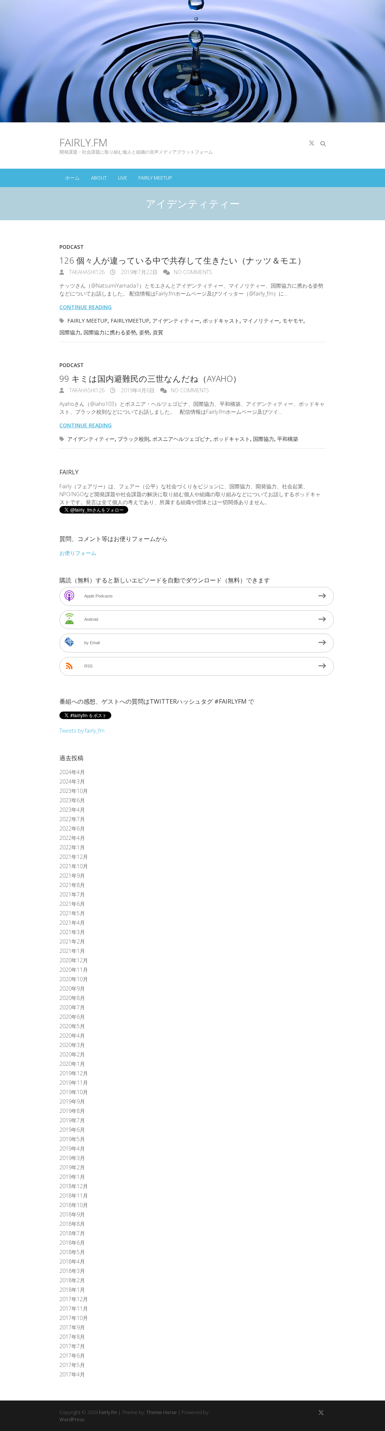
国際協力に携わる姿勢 (109, 332)
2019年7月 (72, 1120)
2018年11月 (73, 1195)
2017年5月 (72, 1365)
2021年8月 (72, 884)
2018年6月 (72, 1242)
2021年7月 (72, 894)
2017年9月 (72, 1327)
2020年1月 (72, 1063)
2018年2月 (72, 1280)
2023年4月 (72, 809)
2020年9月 (72, 988)
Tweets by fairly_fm (82, 730)
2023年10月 (73, 790)
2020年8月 (72, 997)
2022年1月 (72, 847)
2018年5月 (72, 1252)
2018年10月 (73, 1205)
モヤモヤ (292, 320)
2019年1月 (72, 1176)
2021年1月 (72, 950)
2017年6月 (72, 1355)
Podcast (71, 246)
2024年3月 (72, 781)
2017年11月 (73, 1308)
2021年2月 (72, 941)
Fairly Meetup (155, 177)
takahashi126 (86, 272)
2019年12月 (73, 1073)
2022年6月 (72, 828)
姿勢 (144, 332)
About (99, 177)
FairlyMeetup (130, 320)
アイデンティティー (176, 320)
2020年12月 (73, 960)
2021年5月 (72, 913)
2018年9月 (72, 1214)
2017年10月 (73, 1317)
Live (122, 177)
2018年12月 (73, 1186)
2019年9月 (72, 1101)
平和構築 (287, 438)
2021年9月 (72, 875)
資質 (158, 332)
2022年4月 (72, 837)
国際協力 (69, 332)
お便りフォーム (77, 552)
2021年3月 (72, 932)
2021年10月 (73, 866)
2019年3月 (72, 1157)
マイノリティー (261, 320)
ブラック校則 (133, 438)
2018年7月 (72, 1233)
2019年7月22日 (138, 272)
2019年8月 (72, 1110)
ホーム (72, 177)
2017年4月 (72, 1374)
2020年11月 (73, 969)
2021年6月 (72, 903)
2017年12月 (73, 1299)
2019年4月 (72, 1148)
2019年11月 (73, 1082)
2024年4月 (72, 772)
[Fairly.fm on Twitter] (311, 143)
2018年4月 (72, 1261)
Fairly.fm (83, 142)
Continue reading (85, 307)
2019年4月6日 (137, 390)
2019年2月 (72, 1167)
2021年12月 (73, 856)
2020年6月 (72, 1016)
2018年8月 (72, 1223)
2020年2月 (72, 1054)
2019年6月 (72, 1129)
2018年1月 (72, 1289)
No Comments (193, 272)
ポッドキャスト (221, 320)
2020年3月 (72, 1044)
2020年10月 (73, 979)
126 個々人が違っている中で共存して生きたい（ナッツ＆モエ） (182, 260)
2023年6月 (72, 800)
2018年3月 (72, 1270)
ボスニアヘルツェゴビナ (181, 438)
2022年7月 (72, 819)
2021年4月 (72, 922)
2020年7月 (72, 1007)
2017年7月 (72, 1346)
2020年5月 (72, 1026)
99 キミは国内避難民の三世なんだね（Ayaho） (150, 378)
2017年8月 (72, 1336)
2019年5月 (72, 1139)
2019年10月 (73, 1092)
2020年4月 (72, 1035)
